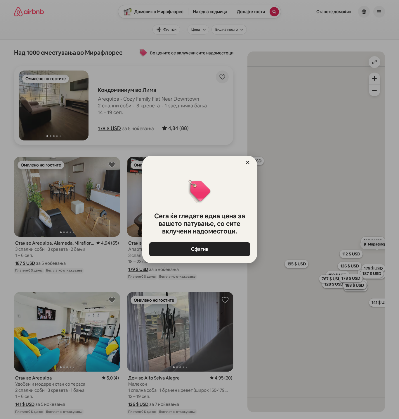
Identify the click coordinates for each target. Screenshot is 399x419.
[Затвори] (247, 162)
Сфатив (199, 249)
